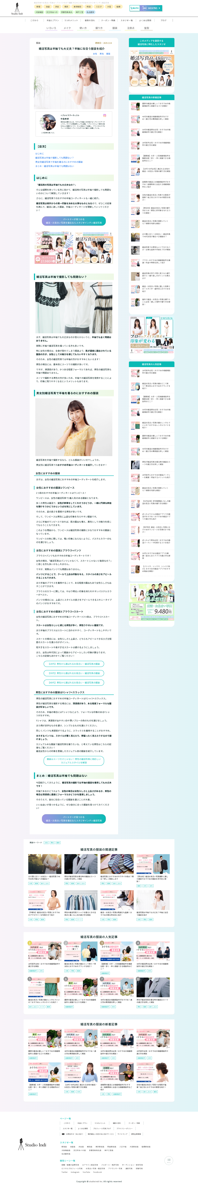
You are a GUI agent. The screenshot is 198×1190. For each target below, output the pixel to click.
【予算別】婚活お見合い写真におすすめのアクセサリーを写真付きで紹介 (44, 913)
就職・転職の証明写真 (70, 1165)
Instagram (75, 1172)
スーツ (79, 919)
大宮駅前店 (134, 1146)
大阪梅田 (39, 12)
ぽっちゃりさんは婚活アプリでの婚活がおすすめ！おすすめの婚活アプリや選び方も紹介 (156, 516)
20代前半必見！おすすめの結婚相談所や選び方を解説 (156, 143)
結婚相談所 (33, 971)
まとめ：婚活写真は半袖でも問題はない (54, 166)
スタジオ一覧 (127, 20)
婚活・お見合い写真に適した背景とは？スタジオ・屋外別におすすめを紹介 (156, 288)
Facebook (97, 1172)
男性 (102, 53)
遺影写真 (129, 1168)
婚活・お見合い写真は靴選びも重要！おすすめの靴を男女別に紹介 (116, 913)
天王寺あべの (52, 12)
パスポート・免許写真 (110, 1165)
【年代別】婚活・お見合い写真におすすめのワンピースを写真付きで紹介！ (156, 529)
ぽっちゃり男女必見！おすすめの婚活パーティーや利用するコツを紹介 (156, 541)
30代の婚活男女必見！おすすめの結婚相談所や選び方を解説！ (156, 130)
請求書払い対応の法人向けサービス (101, 1134)
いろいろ (51, 28)
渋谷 (57, 6)
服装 (114, 28)
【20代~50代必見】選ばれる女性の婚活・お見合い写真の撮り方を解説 (156, 169)
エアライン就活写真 (90, 1165)
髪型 (146, 28)
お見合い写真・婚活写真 (95, 1168)
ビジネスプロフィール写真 (72, 1168)
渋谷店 (81, 1146)
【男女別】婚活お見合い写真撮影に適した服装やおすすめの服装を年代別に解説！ (152, 879)
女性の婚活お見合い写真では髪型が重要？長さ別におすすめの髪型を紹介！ (156, 197)
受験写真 (139, 1168)
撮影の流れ (117, 1123)
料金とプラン (82, 1123)
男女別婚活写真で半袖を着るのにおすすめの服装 (59, 161)
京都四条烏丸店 (95, 1150)
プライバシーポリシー (125, 1128)
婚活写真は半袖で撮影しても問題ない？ (54, 157)
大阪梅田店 (66, 1150)
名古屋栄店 (66, 1154)
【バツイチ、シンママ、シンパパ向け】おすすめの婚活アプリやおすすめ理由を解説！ (156, 568)
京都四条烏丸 (66, 12)
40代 (151, 886)
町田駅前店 (111, 1146)
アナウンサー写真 (115, 1168)
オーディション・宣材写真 (132, 1165)
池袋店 (72, 1146)
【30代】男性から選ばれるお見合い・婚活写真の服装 (74, 673)
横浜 (66, 6)
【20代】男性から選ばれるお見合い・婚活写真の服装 (74, 663)
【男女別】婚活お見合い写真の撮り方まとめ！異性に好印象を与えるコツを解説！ (156, 210)
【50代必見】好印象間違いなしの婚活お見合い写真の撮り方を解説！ (156, 502)
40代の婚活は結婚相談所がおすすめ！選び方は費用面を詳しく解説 (155, 117)
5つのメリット (100, 1123)
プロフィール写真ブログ (102, 1128)
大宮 (109, 6)
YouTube (86, 1172)
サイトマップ (122, 1134)
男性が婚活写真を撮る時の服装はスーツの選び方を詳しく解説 (156, 463)
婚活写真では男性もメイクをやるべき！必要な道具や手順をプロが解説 (156, 248)
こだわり (67, 1123)
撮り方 (99, 28)
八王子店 (122, 1146)
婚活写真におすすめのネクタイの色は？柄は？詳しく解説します (117, 877)
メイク (67, 28)
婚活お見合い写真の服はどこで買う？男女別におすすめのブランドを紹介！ (156, 386)
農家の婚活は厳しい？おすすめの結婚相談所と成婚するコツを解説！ (156, 104)
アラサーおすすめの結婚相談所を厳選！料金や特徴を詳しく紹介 (156, 261)
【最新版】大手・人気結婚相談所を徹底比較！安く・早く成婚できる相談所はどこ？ (156, 158)
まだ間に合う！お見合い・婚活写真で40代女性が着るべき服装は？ (156, 235)
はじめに (39, 153)
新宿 (38, 6)
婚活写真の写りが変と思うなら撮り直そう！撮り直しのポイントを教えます (156, 275)
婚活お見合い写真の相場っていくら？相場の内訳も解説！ (155, 222)
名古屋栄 (90, 12)
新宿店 (64, 1146)
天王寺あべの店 (80, 1150)
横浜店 (89, 1146)
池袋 (48, 6)
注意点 (130, 28)
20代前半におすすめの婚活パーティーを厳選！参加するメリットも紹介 (156, 476)
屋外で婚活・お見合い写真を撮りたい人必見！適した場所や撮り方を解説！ (156, 301)
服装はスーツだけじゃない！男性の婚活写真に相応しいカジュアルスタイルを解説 (74, 760)
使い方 (83, 28)
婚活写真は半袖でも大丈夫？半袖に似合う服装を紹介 (152, 913)
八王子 (99, 6)
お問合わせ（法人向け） (75, 1134)
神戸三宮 (79, 12)
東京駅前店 (99, 1146)
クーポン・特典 (108, 20)
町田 (89, 6)
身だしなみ (44, 883)
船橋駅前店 (146, 1146)
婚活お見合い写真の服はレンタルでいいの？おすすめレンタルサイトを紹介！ (156, 425)
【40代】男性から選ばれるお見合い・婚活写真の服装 (74, 682)
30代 (145, 886)
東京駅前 (77, 6)
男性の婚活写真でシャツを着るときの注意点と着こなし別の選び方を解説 (80, 913)
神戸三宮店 (109, 1150)
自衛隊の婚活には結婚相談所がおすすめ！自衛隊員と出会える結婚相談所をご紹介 (156, 184)
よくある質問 (83, 1128)
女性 (95, 53)
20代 (41, 971)
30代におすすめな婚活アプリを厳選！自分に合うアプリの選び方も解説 (156, 555)
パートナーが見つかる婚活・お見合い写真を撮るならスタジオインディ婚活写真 (74, 221)
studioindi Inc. (96, 1181)
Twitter (65, 1172)
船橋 (118, 6)
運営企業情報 (136, 1134)
